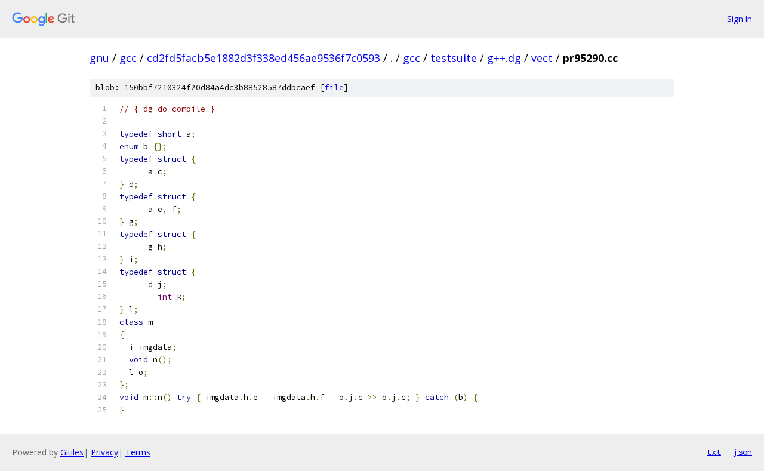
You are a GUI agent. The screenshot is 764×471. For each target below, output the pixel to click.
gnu (99, 58)
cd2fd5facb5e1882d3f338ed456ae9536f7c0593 (263, 58)
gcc (128, 58)
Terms (137, 452)
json (742, 452)
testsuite (453, 58)
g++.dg (504, 58)
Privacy (104, 452)
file (334, 87)
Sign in (739, 18)
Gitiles (72, 452)
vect (542, 58)
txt (714, 452)
